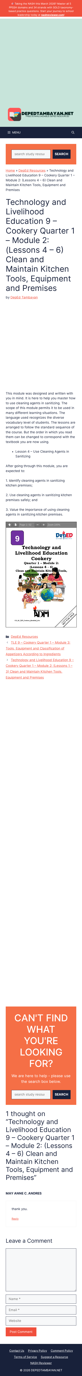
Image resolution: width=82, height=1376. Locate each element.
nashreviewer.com (52, 14)
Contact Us (16, 1350)
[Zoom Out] (37, 525)
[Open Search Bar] (73, 132)
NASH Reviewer (41, 1363)
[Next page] (15, 525)
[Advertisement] (41, 59)
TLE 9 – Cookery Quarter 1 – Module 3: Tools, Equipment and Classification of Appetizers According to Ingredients (38, 648)
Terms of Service (25, 1357)
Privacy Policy (37, 1350)
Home (10, 170)
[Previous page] (9, 525)
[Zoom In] (44, 525)
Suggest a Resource (54, 1357)
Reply (15, 1218)
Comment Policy (62, 1350)
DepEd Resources (32, 170)
